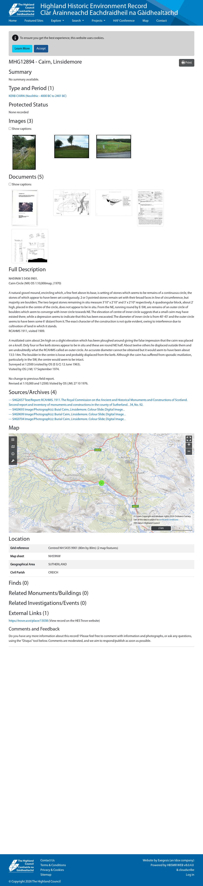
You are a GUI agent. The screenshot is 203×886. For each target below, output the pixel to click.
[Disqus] (101, 699)
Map (145, 20)
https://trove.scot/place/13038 (28, 621)
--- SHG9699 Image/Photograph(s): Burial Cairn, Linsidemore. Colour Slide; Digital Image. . (67, 414)
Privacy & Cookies (52, 870)
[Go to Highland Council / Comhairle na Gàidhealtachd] (21, 8)
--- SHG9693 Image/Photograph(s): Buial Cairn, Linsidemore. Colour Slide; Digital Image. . (66, 409)
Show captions (21, 129)
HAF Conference (124, 20)
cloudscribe (186, 870)
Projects (97, 20)
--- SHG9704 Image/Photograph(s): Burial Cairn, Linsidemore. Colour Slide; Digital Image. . (67, 419)
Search (76, 20)
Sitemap (45, 874)
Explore (56, 20)
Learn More (22, 48)
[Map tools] (13, 461)
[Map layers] (13, 440)
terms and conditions (168, 520)
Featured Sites (34, 20)
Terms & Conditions (53, 865)
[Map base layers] (13, 447)
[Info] (13, 454)
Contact (161, 20)
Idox (177, 860)
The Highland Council (46, 881)
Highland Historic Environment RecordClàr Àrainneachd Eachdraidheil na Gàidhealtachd (109, 9)
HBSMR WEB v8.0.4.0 (180, 865)
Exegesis (163, 860)
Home (13, 20)
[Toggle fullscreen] (189, 439)
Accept (41, 48)
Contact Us (47, 860)
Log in (190, 874)
